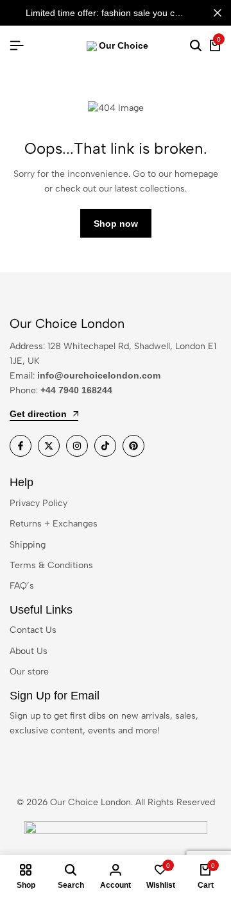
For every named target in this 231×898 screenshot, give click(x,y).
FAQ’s (22, 585)
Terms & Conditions (51, 565)
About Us (28, 651)
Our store (29, 671)
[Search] (195, 46)
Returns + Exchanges (54, 523)
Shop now (116, 223)
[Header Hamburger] (17, 45)
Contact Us (33, 630)
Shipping (28, 544)
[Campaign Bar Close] (217, 13)
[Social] (20, 446)
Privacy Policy (38, 503)
